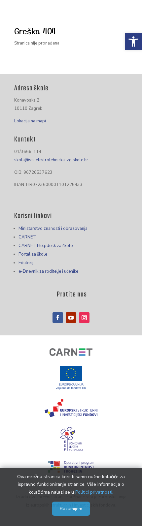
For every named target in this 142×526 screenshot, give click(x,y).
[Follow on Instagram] (84, 317)
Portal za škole (32, 254)
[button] (133, 41)
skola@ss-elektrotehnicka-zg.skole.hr (51, 160)
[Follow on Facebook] (58, 317)
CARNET (27, 237)
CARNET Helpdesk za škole (45, 246)
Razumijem (71, 509)
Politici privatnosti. (94, 492)
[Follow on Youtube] (71, 317)
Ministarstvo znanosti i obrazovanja (53, 229)
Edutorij (25, 263)
